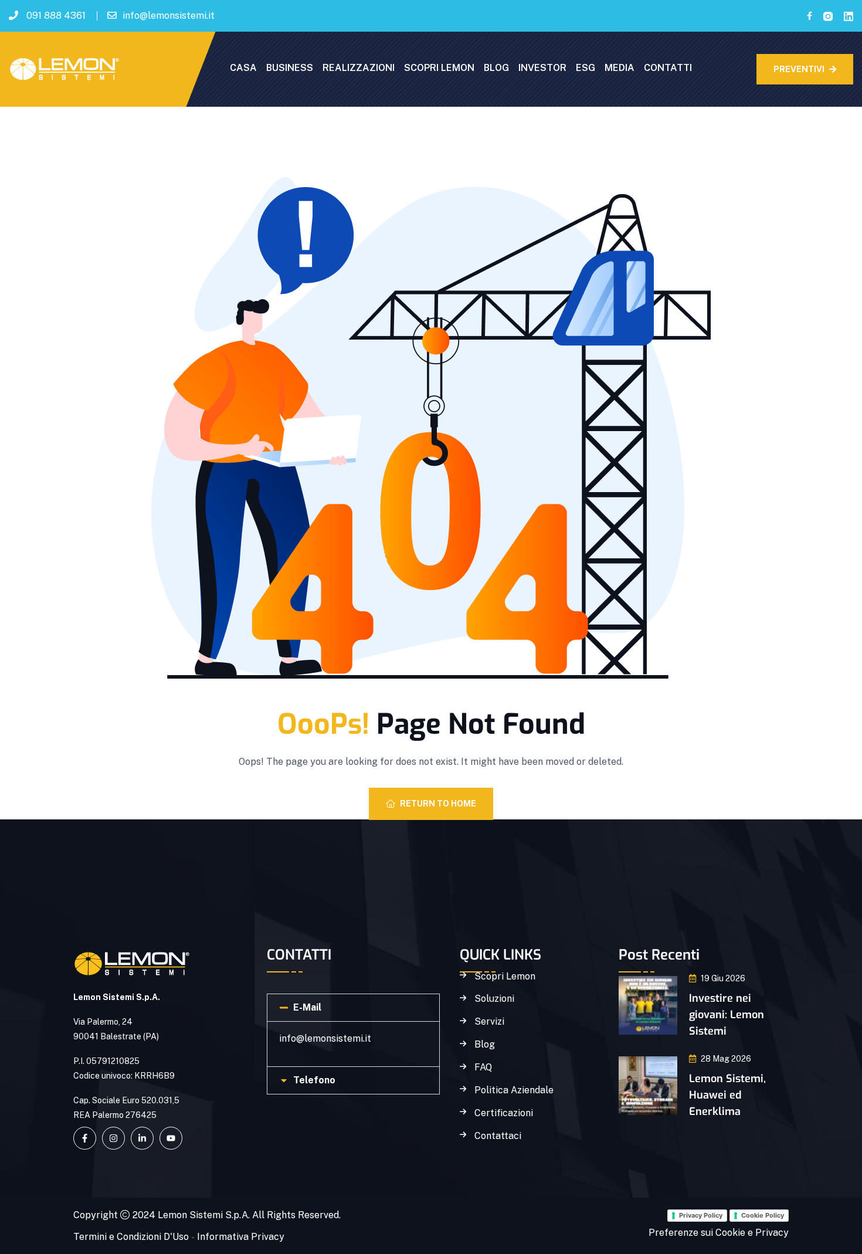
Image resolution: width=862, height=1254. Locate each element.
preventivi (798, 69)
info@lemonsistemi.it (169, 15)
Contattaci (497, 1136)
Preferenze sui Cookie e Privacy (719, 1232)
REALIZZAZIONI (359, 67)
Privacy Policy (700, 1215)
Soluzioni (494, 999)
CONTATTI (668, 67)
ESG (585, 67)
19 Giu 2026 (723, 978)
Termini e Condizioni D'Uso (131, 1236)
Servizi (489, 1021)
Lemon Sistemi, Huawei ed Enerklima (727, 1095)
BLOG (496, 67)
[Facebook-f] (84, 1138)
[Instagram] (113, 1138)
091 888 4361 (56, 15)
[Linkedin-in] (142, 1138)
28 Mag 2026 (726, 1058)
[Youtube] (170, 1138)
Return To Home (438, 803)
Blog (484, 1044)
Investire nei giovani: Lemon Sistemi (726, 1014)
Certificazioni (503, 1113)
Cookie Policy (762, 1215)
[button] (353, 1007)
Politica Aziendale (514, 1090)
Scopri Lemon (504, 976)
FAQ (483, 1067)
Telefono (314, 1080)
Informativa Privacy (240, 1236)
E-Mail (307, 1007)
